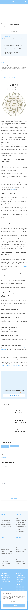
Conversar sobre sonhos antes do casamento (14, 45)
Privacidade (8, 598)
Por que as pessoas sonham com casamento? (14, 42)
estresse (13, 189)
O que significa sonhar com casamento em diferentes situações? (13, 53)
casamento (4, 457)
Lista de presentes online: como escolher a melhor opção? (20, 431)
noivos (4, 128)
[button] (2, 2)
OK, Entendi (14, 605)
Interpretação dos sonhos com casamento (13, 38)
